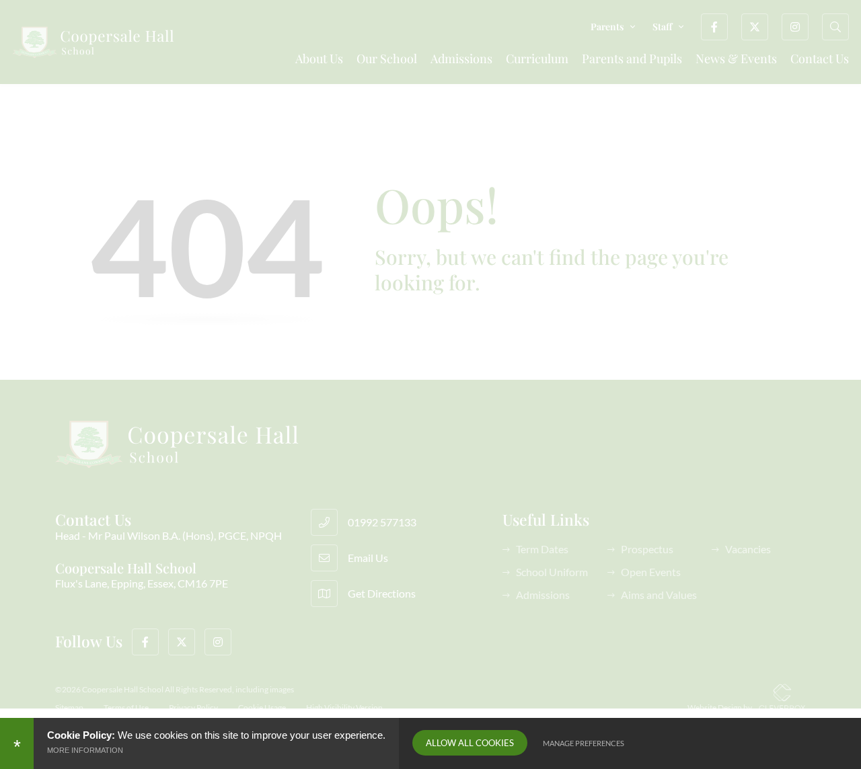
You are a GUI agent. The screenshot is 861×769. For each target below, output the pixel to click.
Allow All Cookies (470, 742)
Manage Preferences (583, 743)
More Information (85, 750)
